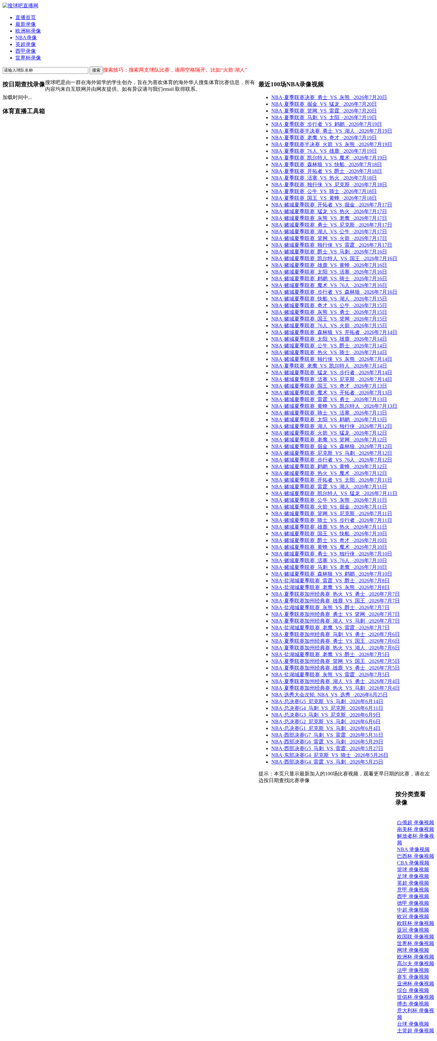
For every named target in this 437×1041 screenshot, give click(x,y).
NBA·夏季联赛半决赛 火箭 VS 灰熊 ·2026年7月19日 (331, 144)
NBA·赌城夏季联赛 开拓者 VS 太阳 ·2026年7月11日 (331, 480)
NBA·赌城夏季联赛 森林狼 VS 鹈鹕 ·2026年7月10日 (331, 574)
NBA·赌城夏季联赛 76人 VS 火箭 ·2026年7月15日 (329, 325)
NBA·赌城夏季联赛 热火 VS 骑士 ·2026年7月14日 (329, 352)
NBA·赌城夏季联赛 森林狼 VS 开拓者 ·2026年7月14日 (334, 332)
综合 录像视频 (413, 990)
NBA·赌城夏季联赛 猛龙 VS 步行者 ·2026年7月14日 (331, 372)
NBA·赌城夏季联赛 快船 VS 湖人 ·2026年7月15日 (329, 298)
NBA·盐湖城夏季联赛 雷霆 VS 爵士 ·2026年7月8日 (330, 580)
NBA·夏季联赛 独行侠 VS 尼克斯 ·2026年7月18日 (329, 184)
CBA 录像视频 (413, 863)
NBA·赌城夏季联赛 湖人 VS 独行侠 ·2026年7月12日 (331, 426)
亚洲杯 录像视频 (415, 983)
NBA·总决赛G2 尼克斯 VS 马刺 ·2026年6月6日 (326, 721)
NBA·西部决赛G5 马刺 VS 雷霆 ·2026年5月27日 (327, 748)
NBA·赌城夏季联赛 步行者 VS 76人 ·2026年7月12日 (331, 459)
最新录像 (25, 24)
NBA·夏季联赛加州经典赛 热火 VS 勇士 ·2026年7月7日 (335, 594)
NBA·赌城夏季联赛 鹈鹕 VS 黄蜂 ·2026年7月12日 (329, 466)
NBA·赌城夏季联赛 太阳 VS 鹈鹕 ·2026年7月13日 (329, 419)
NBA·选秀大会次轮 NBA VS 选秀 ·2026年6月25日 (329, 694)
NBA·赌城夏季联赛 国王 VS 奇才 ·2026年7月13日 (329, 386)
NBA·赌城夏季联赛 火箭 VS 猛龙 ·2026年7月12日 (329, 433)
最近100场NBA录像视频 (291, 84)
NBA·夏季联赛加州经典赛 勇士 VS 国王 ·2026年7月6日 (335, 641)
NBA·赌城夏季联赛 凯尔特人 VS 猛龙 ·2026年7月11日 (334, 493)
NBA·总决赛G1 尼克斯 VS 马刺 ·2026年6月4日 (326, 728)
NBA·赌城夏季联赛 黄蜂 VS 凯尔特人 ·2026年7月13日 (334, 406)
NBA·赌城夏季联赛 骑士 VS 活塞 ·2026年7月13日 (329, 413)
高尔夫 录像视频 (415, 963)
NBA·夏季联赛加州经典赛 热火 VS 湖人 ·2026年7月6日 (335, 647)
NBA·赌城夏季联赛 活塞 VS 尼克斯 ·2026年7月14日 (331, 379)
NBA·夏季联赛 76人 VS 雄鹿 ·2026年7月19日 (324, 151)
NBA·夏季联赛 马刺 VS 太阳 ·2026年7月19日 (324, 117)
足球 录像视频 (413, 876)
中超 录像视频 (413, 910)
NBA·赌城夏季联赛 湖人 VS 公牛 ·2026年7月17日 (329, 231)
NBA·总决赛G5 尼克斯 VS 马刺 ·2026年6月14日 (327, 701)
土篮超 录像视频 (415, 1030)
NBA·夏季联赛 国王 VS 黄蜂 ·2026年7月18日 (324, 198)
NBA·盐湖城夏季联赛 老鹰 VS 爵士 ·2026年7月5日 (330, 654)
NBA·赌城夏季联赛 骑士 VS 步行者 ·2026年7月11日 (331, 520)
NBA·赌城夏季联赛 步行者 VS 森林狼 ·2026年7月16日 (334, 292)
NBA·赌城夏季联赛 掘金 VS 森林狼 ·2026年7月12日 (331, 446)
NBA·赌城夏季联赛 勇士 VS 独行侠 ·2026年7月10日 (331, 553)
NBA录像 (26, 37)
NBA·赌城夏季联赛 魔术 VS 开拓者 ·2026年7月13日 (331, 392)
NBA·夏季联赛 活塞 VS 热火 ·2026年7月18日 (324, 178)
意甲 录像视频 (413, 889)
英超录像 (25, 44)
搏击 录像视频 (413, 1003)
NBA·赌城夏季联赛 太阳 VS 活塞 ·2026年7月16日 (329, 272)
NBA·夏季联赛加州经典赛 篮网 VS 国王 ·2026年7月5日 (335, 661)
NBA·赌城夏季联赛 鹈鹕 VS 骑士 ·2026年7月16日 (329, 278)
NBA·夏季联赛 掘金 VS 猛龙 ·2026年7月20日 (324, 104)
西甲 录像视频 (413, 896)
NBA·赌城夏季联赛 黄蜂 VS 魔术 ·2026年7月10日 (329, 547)
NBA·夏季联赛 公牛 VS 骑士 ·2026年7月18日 (324, 191)
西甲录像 (25, 51)
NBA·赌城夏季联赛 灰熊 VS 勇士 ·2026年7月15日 (329, 312)
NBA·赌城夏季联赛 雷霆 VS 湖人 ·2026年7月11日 (329, 486)
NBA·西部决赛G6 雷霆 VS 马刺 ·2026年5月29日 (327, 741)
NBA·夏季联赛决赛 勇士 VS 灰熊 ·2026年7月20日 (329, 97)
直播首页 (25, 17)
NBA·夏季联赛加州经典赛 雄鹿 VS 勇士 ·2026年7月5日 (335, 668)
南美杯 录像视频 (415, 829)
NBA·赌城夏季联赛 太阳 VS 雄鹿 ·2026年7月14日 (329, 339)
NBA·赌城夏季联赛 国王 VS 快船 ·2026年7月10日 (329, 533)
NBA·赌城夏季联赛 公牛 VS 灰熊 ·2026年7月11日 (329, 500)
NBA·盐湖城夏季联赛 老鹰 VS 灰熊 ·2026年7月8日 (330, 587)
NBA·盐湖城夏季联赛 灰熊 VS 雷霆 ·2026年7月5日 (330, 674)
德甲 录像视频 (413, 903)
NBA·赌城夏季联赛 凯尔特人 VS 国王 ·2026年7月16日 (334, 258)
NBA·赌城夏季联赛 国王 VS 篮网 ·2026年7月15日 (329, 319)
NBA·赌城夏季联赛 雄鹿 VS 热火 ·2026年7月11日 (329, 527)
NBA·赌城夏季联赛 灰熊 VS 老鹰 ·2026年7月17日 (329, 218)
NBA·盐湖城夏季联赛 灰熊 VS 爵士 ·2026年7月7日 (330, 607)
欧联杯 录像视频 (415, 923)
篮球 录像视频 (413, 869)
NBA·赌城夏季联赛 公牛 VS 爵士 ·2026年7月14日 (329, 345)
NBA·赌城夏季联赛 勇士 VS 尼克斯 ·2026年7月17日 (331, 225)
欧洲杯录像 (28, 31)
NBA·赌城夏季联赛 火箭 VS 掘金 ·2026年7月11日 (329, 506)
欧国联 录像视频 (415, 936)
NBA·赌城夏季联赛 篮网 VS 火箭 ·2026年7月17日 (329, 238)
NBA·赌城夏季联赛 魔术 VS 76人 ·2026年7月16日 (329, 285)
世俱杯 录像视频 (415, 997)
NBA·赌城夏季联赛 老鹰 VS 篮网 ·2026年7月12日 (329, 439)
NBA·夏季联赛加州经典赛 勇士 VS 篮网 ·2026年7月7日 (335, 614)
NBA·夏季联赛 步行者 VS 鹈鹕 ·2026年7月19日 (326, 124)
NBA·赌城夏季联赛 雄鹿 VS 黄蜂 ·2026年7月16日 (329, 265)
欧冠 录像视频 (413, 916)
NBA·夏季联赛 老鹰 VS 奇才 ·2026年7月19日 (324, 137)
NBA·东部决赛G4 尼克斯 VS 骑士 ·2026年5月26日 (329, 755)
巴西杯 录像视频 (415, 856)
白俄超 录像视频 (415, 822)
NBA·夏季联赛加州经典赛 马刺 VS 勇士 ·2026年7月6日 (335, 634)
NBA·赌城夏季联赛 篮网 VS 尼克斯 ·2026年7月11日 (331, 513)
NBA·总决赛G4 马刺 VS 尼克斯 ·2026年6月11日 (327, 708)
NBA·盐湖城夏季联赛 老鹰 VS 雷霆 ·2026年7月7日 (330, 627)
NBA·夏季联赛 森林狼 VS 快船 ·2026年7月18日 (326, 164)
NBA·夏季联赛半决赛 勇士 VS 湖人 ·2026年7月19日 (331, 131)
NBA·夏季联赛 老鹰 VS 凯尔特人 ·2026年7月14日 (329, 366)
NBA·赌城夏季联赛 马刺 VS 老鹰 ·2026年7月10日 (329, 567)
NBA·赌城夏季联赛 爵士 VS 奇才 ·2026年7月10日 (329, 540)
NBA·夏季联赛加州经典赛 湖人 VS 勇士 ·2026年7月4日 (335, 681)
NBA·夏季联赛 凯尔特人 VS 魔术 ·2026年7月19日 (329, 157)
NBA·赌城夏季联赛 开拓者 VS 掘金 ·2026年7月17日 (331, 204)
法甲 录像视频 (413, 970)
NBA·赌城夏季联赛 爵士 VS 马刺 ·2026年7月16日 (329, 251)
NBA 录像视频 (413, 849)
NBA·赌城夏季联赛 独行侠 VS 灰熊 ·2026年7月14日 (331, 359)
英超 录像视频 (413, 883)
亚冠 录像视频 (413, 930)
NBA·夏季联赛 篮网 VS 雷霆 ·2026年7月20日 (324, 110)
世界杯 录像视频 (415, 943)
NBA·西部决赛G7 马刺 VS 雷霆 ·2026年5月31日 (327, 735)
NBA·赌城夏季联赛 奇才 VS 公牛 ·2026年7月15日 (329, 305)
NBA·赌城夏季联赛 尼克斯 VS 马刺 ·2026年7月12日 (331, 453)
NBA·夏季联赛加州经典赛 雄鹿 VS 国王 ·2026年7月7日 (335, 600)
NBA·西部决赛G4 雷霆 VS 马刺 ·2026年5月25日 (327, 762)
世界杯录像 (28, 57)
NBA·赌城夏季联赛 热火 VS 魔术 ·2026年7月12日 (329, 473)
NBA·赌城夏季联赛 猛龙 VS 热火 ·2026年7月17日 (329, 211)
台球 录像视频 (413, 1024)
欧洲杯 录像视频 (415, 956)
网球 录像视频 (413, 950)
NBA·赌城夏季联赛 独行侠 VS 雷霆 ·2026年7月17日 (331, 245)
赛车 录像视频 (413, 977)
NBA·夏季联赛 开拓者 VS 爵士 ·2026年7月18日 (326, 171)
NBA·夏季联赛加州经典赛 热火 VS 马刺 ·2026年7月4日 (335, 688)
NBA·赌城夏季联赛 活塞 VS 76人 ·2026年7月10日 (329, 560)
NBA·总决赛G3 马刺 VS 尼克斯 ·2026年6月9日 (326, 715)
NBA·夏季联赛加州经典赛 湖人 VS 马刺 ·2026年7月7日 (335, 621)
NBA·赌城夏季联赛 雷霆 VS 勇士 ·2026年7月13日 (329, 399)
